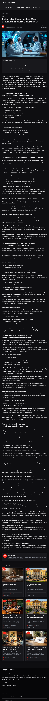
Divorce (18, 7)
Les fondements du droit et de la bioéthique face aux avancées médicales (21, 63)
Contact (8, 697)
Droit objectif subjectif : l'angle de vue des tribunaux (11, 585)
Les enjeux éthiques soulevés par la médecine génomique (17, 65)
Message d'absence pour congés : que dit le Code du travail (36, 648)
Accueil (3, 13)
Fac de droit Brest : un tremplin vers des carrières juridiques (36, 616)
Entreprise (29, 7)
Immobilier (11, 7)
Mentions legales (15, 697)
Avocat (35, 7)
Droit (22, 7)
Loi (39, 7)
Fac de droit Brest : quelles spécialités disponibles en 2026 (12, 616)
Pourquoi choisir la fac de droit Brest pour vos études (35, 585)
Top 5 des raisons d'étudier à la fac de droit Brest (11, 648)
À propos (21, 558)
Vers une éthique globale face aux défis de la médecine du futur (18, 70)
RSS (21, 697)
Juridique (4, 7)
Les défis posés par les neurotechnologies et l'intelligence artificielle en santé (22, 66)
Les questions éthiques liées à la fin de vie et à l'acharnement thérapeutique (21, 68)
